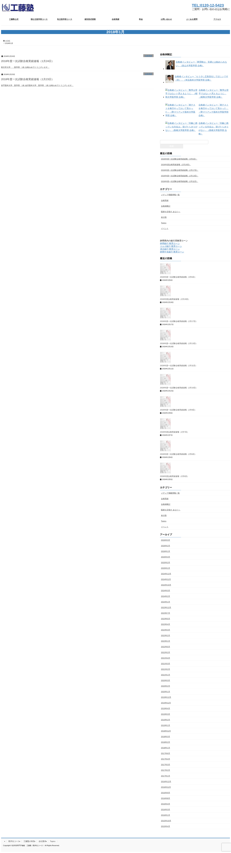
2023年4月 (165, 624)
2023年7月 (165, 613)
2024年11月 (166, 579)
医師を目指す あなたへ (170, 212)
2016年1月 (165, 815)
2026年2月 (165, 546)
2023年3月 (165, 630)
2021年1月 (165, 675)
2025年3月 (165, 557)
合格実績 (148, 56)
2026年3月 (165, 540)
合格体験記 (165, 206)
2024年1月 (165, 602)
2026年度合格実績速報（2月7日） (174, 432)
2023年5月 (165, 619)
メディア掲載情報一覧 (170, 195)
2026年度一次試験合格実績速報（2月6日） (178, 454)
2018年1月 (165, 748)
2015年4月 (165, 826)
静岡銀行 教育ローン (170, 243)
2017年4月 (165, 759)
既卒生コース (14, 841)
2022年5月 (165, 647)
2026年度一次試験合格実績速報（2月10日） (178, 388)
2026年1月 (165, 551)
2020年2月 (165, 686)
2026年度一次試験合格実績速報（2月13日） (179, 176)
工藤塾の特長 (29, 841)
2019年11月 (166, 703)
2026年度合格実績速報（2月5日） (174, 476)
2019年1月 (165, 725)
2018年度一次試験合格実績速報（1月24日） (27, 61)
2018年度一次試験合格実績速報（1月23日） (27, 79)
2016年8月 (165, 798)
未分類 (164, 217)
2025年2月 (165, 562)
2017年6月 (165, 753)
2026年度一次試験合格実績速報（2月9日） (178, 410)
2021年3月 (165, 664)
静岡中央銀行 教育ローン (172, 252)
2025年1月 (165, 568)
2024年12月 (166, 574)
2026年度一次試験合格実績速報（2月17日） (179, 170)
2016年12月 (166, 781)
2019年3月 (165, 714)
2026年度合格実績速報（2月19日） (176, 165)
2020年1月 (165, 692)
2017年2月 (165, 770)
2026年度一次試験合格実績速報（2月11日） (179, 181)
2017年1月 (165, 776)
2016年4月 (165, 804)
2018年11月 (166, 731)
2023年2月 (165, 635)
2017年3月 (165, 765)
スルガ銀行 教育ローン (171, 246)
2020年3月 (165, 680)
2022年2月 (165, 652)
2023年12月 (166, 607)
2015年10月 (166, 821)
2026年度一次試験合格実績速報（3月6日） (179, 159)
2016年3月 (165, 809)
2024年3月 (165, 590)
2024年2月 (165, 596)
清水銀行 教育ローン (170, 249)
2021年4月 (165, 658)
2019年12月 (166, 697)
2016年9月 (165, 793)
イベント (164, 228)
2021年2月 (165, 669)
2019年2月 (165, 720)
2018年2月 (165, 742)
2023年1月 (165, 641)
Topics (163, 223)
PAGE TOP (223, 824)
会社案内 (42, 841)
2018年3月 (165, 737)
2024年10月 (166, 585)
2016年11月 (166, 787)
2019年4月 (165, 708)
